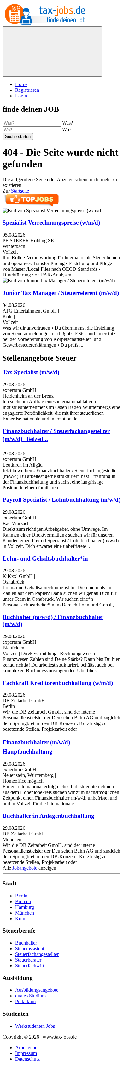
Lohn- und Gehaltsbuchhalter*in (45, 558)
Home (21, 84)
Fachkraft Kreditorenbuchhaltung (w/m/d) (58, 682)
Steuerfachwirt (29, 965)
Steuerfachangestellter (37, 954)
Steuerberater (28, 960)
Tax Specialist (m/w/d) (31, 372)
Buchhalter (26, 943)
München (24, 912)
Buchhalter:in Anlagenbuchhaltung (48, 815)
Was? (67, 123)
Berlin (21, 895)
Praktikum (25, 1001)
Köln (20, 918)
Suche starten (18, 136)
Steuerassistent (29, 948)
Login (21, 95)
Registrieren (27, 90)
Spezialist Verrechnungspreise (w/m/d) (51, 222)
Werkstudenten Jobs (35, 1026)
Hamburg (24, 907)
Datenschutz (27, 1059)
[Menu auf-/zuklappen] (52, 51)
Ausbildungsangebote (36, 990)
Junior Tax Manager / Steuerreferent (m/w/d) (61, 292)
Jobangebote (24, 868)
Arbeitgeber (27, 1047)
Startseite (20, 191)
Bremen (23, 901)
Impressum (26, 1053)
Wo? (66, 129)
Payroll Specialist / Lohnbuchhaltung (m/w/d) (61, 499)
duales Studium (30, 995)
